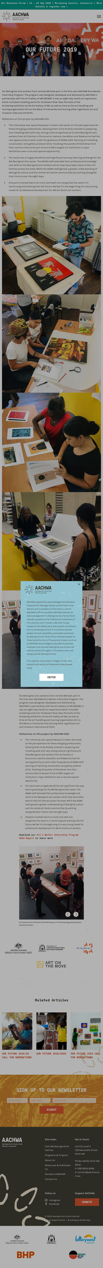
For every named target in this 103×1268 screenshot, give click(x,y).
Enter (51, 677)
